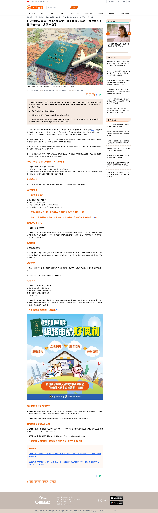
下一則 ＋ (110, 492)
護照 (31, 482)
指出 (92, 130)
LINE (118, 1)
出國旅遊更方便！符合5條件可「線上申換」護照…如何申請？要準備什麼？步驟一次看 (69, 17)
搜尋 (74, 7)
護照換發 (37, 482)
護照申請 (53, 482)
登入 (124, 1)
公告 (93, 217)
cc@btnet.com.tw (68, 504)
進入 (57, 310)
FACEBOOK (111, 1)
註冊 (129, 1)
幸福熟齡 (29, 17)
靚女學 (35, 17)
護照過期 (45, 482)
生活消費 (41, 17)
